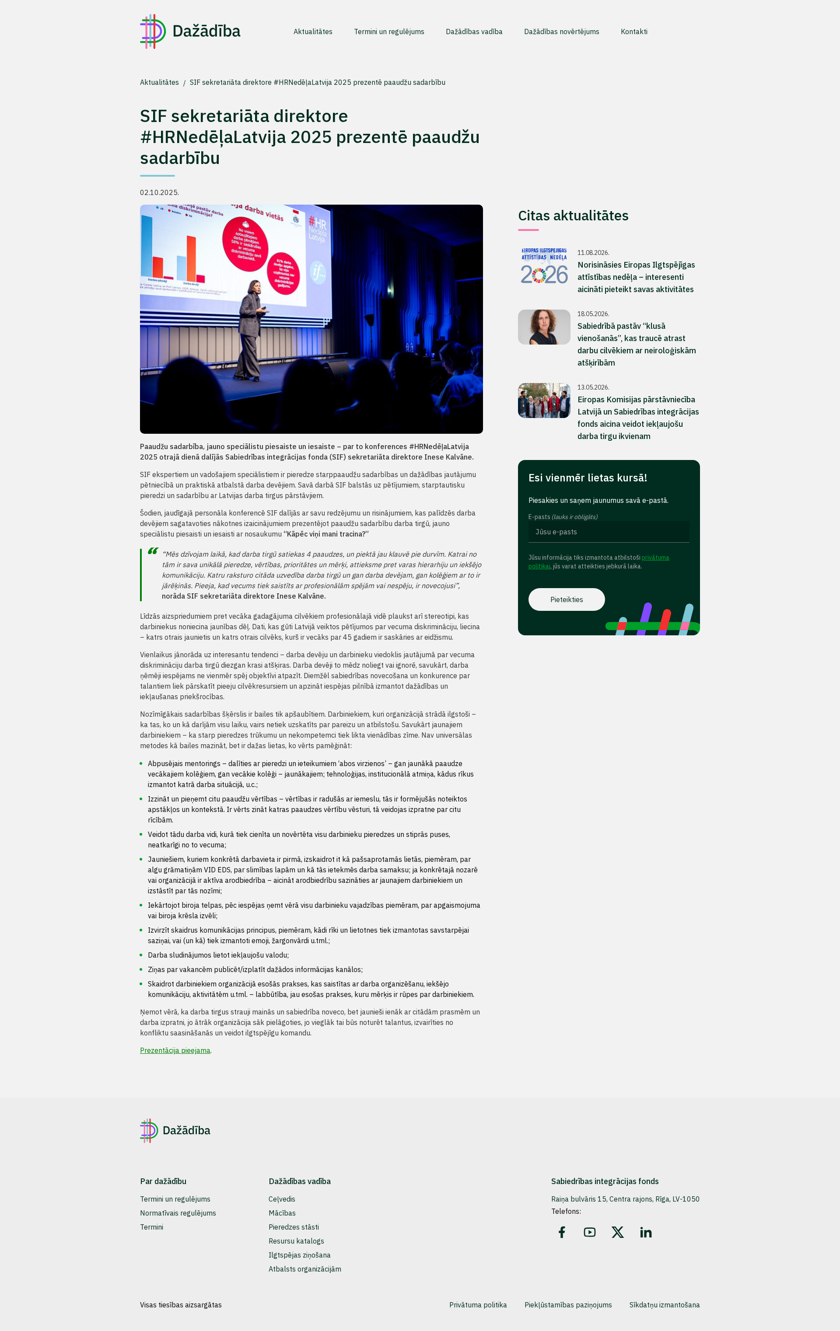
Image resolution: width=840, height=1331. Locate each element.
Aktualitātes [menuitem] (313, 31)
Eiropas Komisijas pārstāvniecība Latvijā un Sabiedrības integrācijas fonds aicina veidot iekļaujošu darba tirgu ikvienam (638, 417)
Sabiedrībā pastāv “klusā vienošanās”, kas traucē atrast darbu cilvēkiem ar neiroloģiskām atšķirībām (637, 344)
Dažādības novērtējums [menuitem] (561, 31)
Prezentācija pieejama (175, 1050)
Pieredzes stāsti (294, 1227)
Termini (151, 1227)
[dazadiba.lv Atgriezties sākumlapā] (190, 31)
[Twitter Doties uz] (617, 1232)
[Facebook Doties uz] (561, 1232)
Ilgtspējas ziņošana (300, 1255)
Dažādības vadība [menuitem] (474, 31)
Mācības (282, 1213)
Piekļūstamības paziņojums (568, 1304)
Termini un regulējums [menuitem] (389, 31)
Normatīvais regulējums (178, 1213)
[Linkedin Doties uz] (645, 1232)
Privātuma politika (478, 1304)
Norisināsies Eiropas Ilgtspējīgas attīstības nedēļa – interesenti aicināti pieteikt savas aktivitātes (636, 277)
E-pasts (563, 517)
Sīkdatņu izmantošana (665, 1304)
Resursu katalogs (296, 1241)
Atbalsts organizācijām (305, 1269)
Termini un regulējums (175, 1199)
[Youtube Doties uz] (589, 1232)
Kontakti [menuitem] (634, 31)
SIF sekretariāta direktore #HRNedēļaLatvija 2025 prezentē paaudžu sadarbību (317, 82)
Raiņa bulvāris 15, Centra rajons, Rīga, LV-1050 (625, 1199)
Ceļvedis (282, 1199)
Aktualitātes (160, 82)
